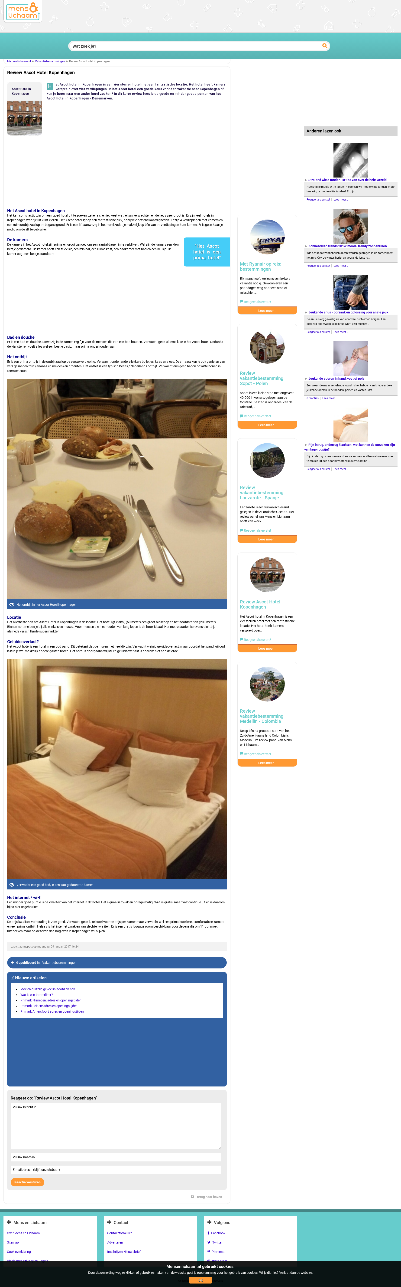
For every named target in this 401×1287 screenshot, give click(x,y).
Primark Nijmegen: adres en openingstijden (50, 1000)
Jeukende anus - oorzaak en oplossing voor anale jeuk (348, 312)
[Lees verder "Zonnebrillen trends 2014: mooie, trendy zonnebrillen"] (351, 226)
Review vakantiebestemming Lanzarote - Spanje (261, 492)
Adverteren (115, 1242)
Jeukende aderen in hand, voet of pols (336, 378)
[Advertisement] (115, 168)
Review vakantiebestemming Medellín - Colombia (261, 716)
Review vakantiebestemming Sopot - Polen (261, 378)
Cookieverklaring (19, 1252)
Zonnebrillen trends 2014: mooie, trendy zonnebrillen (347, 246)
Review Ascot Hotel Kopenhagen (260, 604)
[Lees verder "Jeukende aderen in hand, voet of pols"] (351, 358)
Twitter (217, 1242)
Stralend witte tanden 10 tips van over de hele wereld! (348, 180)
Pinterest (218, 1252)
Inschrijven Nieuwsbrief (124, 1252)
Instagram (219, 1261)
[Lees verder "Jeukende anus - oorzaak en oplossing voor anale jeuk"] (351, 292)
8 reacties (313, 398)
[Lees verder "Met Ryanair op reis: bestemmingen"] (267, 239)
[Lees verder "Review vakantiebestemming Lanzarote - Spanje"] (267, 463)
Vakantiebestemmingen (50, 61)
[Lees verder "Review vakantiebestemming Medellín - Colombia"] (267, 686)
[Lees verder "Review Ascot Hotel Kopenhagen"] (267, 577)
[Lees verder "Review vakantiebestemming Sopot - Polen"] (267, 348)
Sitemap (13, 1242)
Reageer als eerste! (318, 199)
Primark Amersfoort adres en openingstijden (52, 1011)
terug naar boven (209, 1197)
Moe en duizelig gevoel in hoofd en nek (47, 989)
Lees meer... (340, 199)
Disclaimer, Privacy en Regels (27, 1261)
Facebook (218, 1233)
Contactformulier (119, 1233)
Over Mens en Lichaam (23, 1233)
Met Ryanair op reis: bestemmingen (260, 266)
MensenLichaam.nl (19, 61)
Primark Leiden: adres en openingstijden (49, 1006)
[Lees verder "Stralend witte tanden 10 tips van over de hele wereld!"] (351, 160)
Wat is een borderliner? (36, 995)
